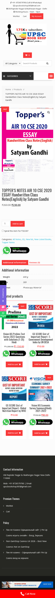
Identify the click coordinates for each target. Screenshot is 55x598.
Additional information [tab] (14, 262)
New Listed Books (42, 239)
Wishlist (16, 16)
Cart (25, 16)
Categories (12, 76)
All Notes (17, 239)
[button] (51, 76)
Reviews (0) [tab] (34, 262)
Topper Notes (8, 242)
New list (29, 239)
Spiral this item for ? (16, 231)
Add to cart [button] (13, 364)
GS (23, 239)
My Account (36, 16)
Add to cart (18, 223)
